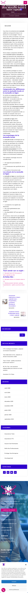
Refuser (14, 585)
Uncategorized (9, 458)
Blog (2, 560)
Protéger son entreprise (11, 453)
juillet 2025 (8, 410)
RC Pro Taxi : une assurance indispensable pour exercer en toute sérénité (12, 368)
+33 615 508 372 (6, 530)
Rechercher (6, 329)
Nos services (4, 556)
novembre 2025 (9, 406)
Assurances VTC (9, 438)
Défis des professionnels (11, 448)
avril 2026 (7, 392)
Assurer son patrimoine (11, 443)
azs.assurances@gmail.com (8, 519)
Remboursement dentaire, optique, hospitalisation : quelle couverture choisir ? (14, 284)
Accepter (14, 581)
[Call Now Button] (3, 590)
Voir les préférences (14, 589)
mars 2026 (7, 397)
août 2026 (7, 388)
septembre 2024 (9, 419)
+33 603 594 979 (6, 528)
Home (13, 12)
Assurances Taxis (9, 434)
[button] (26, 564)
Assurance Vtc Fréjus (8, 374)
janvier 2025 (8, 414)
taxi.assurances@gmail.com (8, 523)
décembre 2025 (9, 401)
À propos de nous (5, 552)
